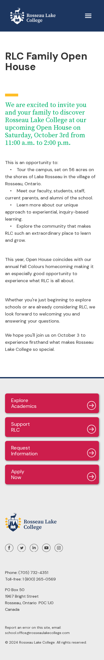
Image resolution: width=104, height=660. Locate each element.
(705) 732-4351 (33, 572)
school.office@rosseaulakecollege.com (37, 632)
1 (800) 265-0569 (39, 579)
